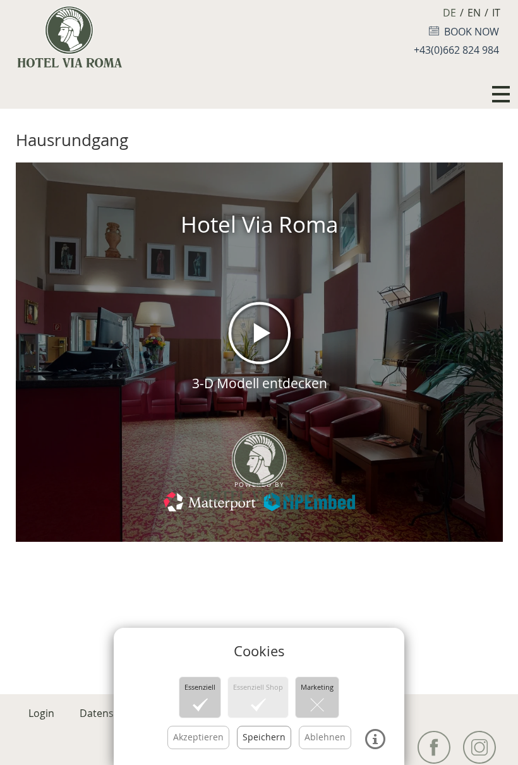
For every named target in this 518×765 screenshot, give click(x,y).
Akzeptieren (198, 737)
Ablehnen (325, 737)
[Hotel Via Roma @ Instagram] (479, 747)
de (449, 13)
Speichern (264, 737)
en (474, 13)
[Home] (69, 35)
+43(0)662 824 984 (456, 50)
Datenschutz (110, 713)
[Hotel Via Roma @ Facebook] (434, 747)
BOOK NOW (469, 32)
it (496, 13)
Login (41, 713)
